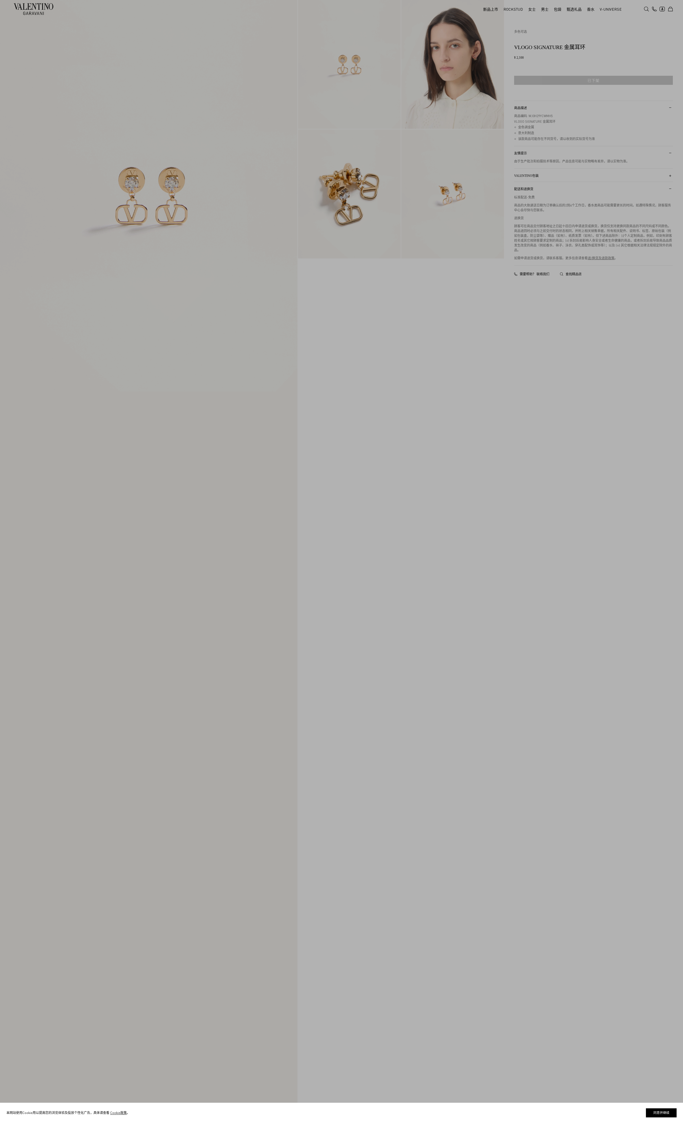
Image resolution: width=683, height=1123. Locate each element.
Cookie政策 (118, 1113)
